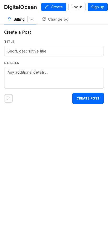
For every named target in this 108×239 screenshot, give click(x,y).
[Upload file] (8, 98)
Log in (77, 7)
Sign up (97, 7)
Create (57, 7)
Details (11, 63)
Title (9, 42)
